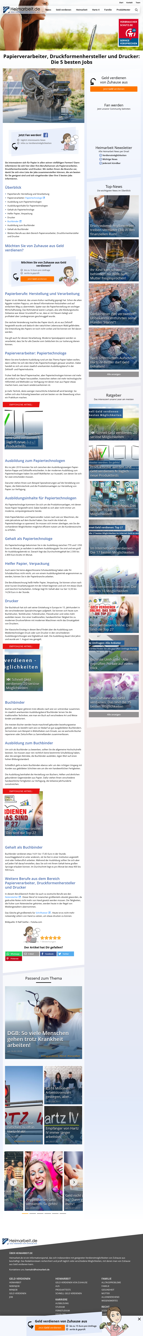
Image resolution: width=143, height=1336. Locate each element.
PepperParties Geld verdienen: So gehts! (41, 1201)
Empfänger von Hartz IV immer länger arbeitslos (62, 1132)
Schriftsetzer (42, 912)
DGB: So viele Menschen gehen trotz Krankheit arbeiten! (38, 1039)
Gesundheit (74, 1055)
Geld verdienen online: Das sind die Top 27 (23, 830)
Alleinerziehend (110, 1297)
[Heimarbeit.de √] (21, 9)
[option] (24, 428)
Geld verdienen (17, 1293)
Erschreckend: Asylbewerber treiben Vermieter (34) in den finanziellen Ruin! (112, 229)
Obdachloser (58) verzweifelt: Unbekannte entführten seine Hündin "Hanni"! (113, 317)
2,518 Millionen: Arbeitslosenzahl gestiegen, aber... (59, 1092)
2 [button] (32, 1213)
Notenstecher (11, 897)
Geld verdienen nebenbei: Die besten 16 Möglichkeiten (113, 588)
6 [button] (63, 1213)
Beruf (63, 1055)
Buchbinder (13, 221)
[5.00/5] (42, 938)
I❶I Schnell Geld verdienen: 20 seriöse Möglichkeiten (22, 683)
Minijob (13, 1289)
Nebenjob (14, 1286)
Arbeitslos (20, 1141)
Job (79, 111)
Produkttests (63, 1289)
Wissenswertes (110, 1300)
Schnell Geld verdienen (68, 1293)
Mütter (106, 1293)
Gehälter (60, 1314)
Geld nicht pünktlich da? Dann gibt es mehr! (80, 1199)
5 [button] (55, 1213)
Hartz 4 (31, 1141)
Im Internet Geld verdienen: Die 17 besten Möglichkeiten (112, 550)
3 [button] (40, 1213)
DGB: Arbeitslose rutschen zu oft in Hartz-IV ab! (20, 1127)
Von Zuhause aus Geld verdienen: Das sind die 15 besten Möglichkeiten (110, 702)
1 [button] (25, 1213)
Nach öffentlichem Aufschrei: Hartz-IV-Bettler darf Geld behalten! (112, 362)
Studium (60, 1306)
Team (138, 3)
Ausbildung (62, 1303)
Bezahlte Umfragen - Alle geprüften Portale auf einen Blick (111, 663)
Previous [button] (13, 1182)
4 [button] (48, 1213)
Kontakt (129, 3)
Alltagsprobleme (50, 1055)
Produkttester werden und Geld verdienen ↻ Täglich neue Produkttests (23, 439)
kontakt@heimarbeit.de (37, 1269)
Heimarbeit (15, 1282)
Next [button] (74, 1182)
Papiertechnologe (33, 197)
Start (121, 3)
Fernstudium (62, 1310)
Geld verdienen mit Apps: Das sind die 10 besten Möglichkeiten (113, 509)
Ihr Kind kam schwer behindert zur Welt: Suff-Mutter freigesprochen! (109, 273)
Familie (105, 1286)
